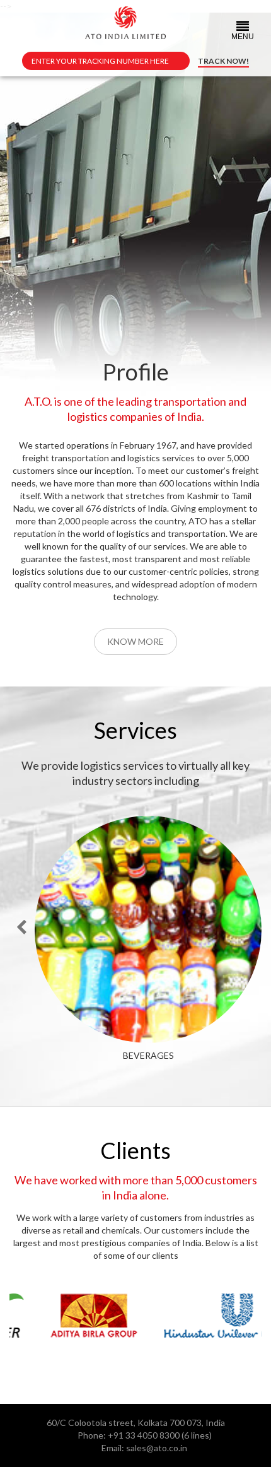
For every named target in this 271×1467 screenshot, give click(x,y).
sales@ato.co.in (156, 1447)
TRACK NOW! (223, 61)
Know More (135, 641)
